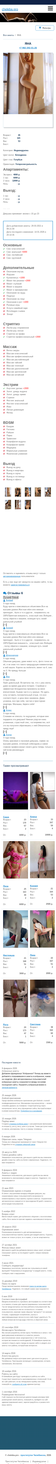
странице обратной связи (25, 1144)
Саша (6, 817)
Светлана (35, 1024)
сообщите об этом (19, 1384)
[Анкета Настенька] (15, 929)
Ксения (34, 886)
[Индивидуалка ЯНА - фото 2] (18, 492)
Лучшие (7, 597)
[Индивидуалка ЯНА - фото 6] (8, 504)
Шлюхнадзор (11, 655)
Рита (5, 1024)
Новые (15, 597)
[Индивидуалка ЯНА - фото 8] (28, 504)
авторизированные (12, 576)
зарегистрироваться (20, 585)
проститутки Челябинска (33, 1455)
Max (7, 676)
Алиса (33, 816)
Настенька (8, 955)
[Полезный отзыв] (3, 624)
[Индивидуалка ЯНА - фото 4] (38, 492)
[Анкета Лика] (42, 929)
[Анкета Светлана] (42, 998)
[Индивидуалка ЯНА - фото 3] (28, 492)
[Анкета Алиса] (42, 790)
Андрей (9, 600)
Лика (32, 955)
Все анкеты (8, 35)
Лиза (5, 886)
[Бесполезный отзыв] (6, 624)
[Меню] (50, 8)
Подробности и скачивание (31, 1111)
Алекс (8, 710)
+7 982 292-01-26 (28, 48)
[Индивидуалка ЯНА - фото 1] (8, 492)
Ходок (8, 735)
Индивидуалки (39, 1461)
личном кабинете (9, 1088)
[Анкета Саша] (15, 790)
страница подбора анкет (18, 1124)
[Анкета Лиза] (15, 860)
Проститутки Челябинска (17, 1461)
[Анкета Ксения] (42, 859)
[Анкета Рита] (15, 998)
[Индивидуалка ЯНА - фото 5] (48, 492)
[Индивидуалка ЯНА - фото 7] (18, 504)
